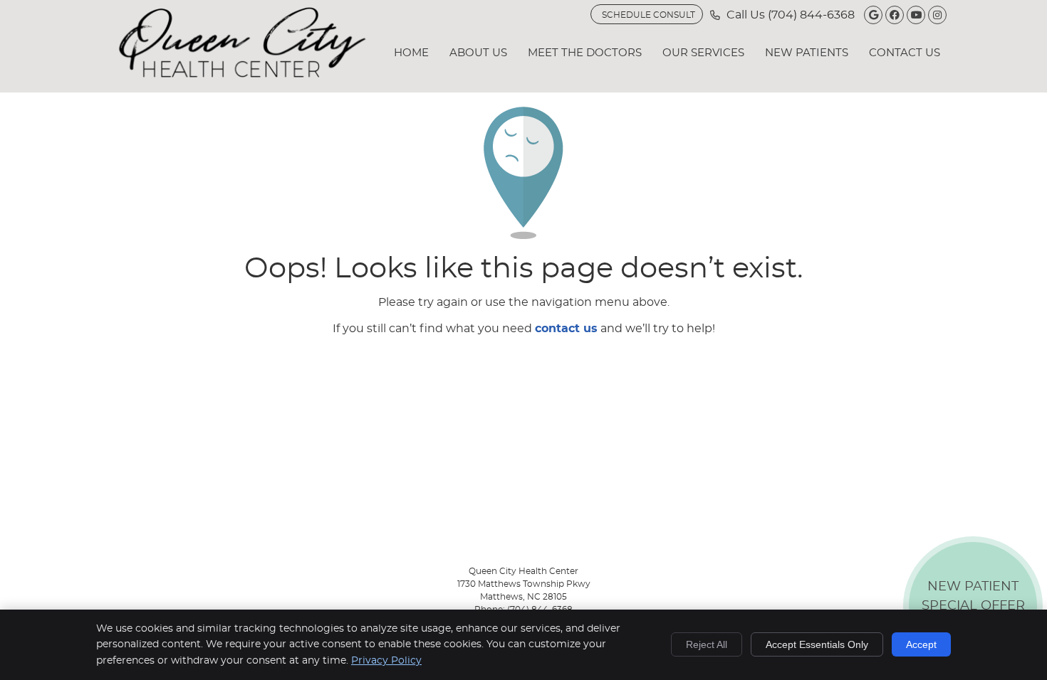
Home (411, 53)
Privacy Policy (386, 661)
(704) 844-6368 (811, 15)
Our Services (703, 53)
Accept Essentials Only (817, 644)
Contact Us (904, 53)
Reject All (706, 644)
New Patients (806, 53)
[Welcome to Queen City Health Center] (242, 74)
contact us (566, 328)
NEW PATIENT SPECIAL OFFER (973, 609)
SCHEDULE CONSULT (648, 15)
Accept (921, 644)
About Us (478, 53)
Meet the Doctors (585, 53)
